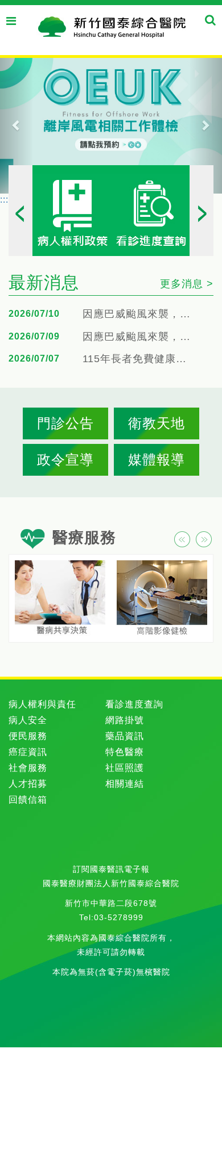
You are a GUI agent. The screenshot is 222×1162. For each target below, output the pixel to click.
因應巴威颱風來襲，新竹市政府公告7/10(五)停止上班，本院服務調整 (139, 337)
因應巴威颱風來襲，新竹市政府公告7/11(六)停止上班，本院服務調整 (139, 314)
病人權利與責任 (42, 704)
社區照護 (124, 768)
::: (4, 199)
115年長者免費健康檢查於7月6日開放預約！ (139, 359)
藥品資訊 (124, 736)
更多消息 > (186, 284)
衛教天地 (156, 423)
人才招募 (28, 783)
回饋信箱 (28, 799)
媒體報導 (156, 459)
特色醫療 (124, 752)
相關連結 (124, 783)
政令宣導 (65, 459)
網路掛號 (124, 720)
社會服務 (28, 768)
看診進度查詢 (134, 704)
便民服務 (28, 736)
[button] (17, 125)
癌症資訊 (28, 752)
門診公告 (65, 423)
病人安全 (28, 720)
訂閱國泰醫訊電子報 (111, 869)
